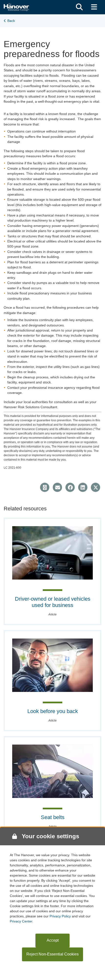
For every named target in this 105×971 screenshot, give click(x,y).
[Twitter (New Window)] (95, 487)
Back (11, 21)
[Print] (44, 487)
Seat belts (52, 817)
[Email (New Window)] (57, 487)
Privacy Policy (60, 916)
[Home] (16, 6)
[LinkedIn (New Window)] (82, 487)
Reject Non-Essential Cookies (52, 954)
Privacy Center (21, 921)
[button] (79, 7)
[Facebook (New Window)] (70, 487)
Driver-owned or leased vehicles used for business (52, 602)
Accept (53, 940)
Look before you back (52, 711)
